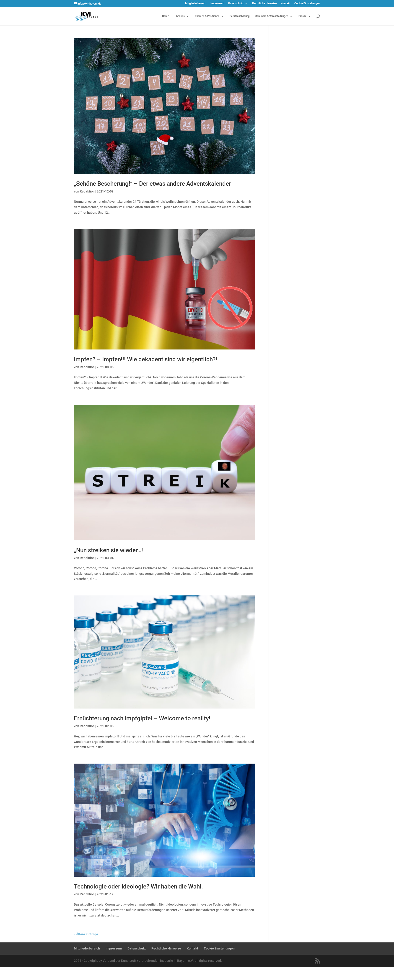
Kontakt (285, 3)
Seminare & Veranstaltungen (271, 16)
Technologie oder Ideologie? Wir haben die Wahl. (138, 886)
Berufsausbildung (240, 16)
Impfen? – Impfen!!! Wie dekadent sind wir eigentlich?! (145, 359)
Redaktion (87, 191)
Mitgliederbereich (195, 3)
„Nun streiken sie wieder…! (108, 550)
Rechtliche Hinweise (264, 3)
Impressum (217, 3)
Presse (302, 16)
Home (165, 16)
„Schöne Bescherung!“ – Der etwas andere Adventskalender (152, 183)
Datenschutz (236, 3)
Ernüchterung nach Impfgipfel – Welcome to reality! (142, 718)
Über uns (180, 16)
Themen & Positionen (207, 16)
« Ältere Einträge (86, 934)
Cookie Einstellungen (307, 3)
